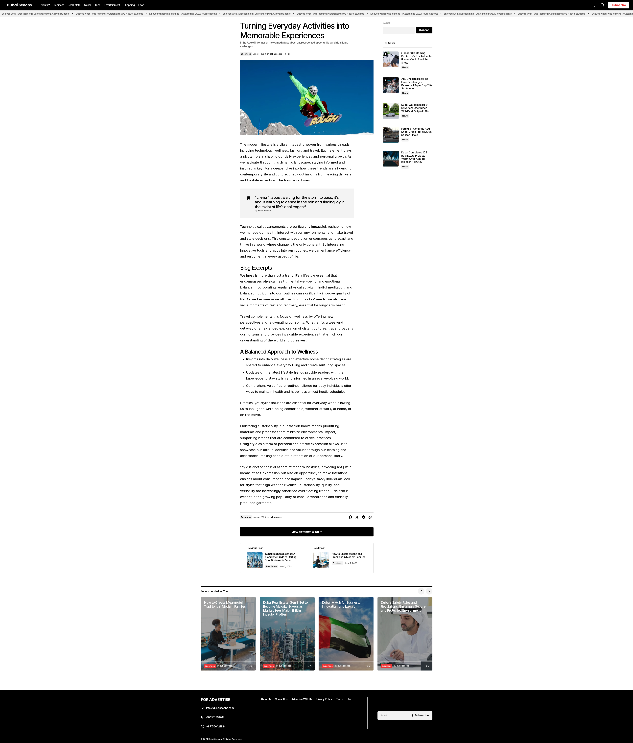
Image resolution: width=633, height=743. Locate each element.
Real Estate (271, 566)
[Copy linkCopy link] (370, 517)
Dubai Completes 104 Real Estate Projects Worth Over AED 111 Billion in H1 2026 (414, 157)
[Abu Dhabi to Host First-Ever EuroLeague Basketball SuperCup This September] (391, 85)
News (405, 67)
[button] (594, 5)
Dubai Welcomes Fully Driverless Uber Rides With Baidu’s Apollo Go (415, 108)
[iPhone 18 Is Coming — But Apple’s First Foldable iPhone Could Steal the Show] (391, 59)
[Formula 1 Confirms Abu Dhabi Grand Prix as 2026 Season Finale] (391, 135)
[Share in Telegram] (363, 517)
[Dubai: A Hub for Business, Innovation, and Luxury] (346, 634)
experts (266, 180)
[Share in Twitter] (357, 517)
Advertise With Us (301, 699)
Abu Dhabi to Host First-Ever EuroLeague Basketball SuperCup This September (416, 83)
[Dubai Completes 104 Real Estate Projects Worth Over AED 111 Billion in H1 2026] (391, 159)
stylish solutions (272, 403)
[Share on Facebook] (350, 517)
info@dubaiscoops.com (220, 708)
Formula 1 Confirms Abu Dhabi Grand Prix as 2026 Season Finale (416, 131)
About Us (265, 699)
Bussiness (246, 54)
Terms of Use (343, 699)
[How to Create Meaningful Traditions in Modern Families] (340, 558)
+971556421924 (216, 726)
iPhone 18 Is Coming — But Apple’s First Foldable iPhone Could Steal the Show (416, 57)
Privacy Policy (324, 699)
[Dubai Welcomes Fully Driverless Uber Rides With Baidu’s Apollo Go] (391, 111)
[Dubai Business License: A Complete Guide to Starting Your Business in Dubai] (273, 558)
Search (387, 23)
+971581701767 (214, 717)
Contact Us (281, 699)
